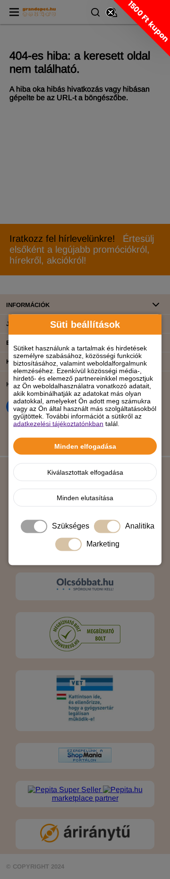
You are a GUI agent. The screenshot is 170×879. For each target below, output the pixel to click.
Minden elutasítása (85, 497)
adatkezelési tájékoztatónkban (58, 423)
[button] (141, 28)
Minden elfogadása (85, 446)
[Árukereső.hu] (85, 649)
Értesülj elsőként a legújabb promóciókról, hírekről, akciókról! (81, 249)
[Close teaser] (110, 12)
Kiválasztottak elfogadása (85, 472)
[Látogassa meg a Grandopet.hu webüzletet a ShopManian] (85, 760)
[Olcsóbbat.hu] (85, 585)
